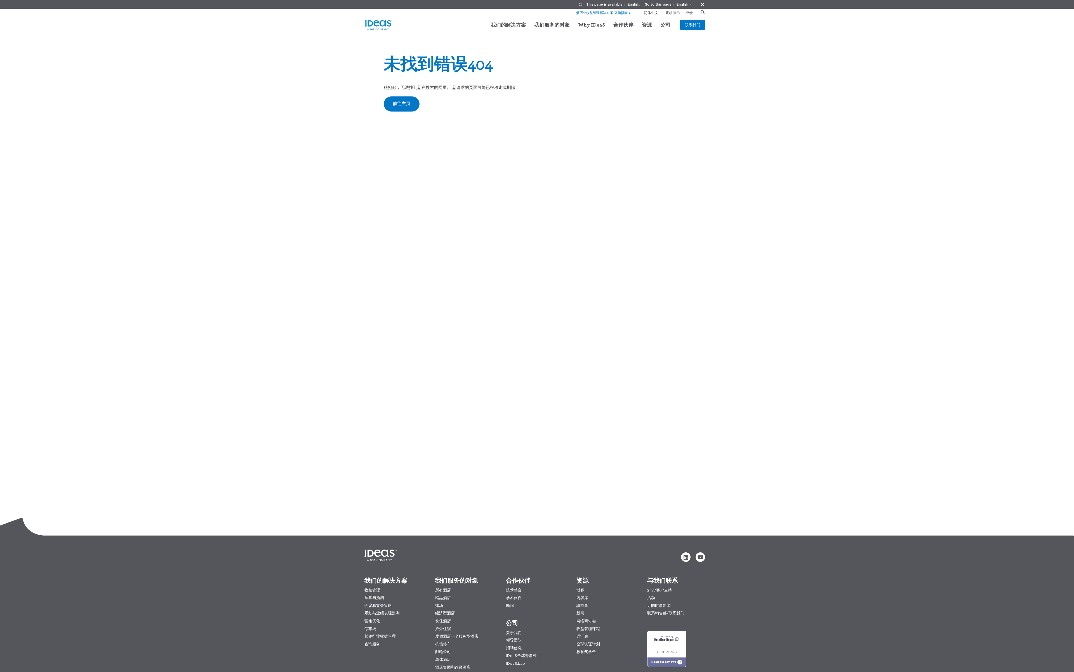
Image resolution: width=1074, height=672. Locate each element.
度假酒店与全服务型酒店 (456, 636)
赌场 (439, 605)
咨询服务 (372, 644)
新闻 (580, 613)
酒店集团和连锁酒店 (452, 667)
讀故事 (582, 605)
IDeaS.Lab (515, 663)
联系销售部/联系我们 (665, 613)
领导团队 (514, 640)
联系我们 (692, 25)
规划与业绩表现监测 (382, 613)
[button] (686, 557)
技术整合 (514, 590)
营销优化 (372, 621)
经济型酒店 (445, 613)
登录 (689, 13)
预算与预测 (374, 598)
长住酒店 (443, 621)
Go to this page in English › (668, 4)
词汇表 (582, 636)
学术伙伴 (514, 598)
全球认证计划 (588, 644)
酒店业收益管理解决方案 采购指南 (602, 13)
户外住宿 (443, 629)
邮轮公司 (443, 652)
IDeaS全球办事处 (521, 655)
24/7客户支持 (659, 590)
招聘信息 (514, 648)
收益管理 (372, 590)
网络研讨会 (586, 621)
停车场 (370, 629)
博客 (580, 590)
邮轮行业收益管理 (380, 636)
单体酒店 (443, 659)
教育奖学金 (586, 652)
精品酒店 (443, 598)
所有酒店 (443, 590)
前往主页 (402, 103)
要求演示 (672, 13)
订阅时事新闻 (659, 605)
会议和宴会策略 (378, 605)
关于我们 (514, 633)
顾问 (510, 605)
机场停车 (443, 644)
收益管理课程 (588, 629)
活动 (651, 598)
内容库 (582, 598)
